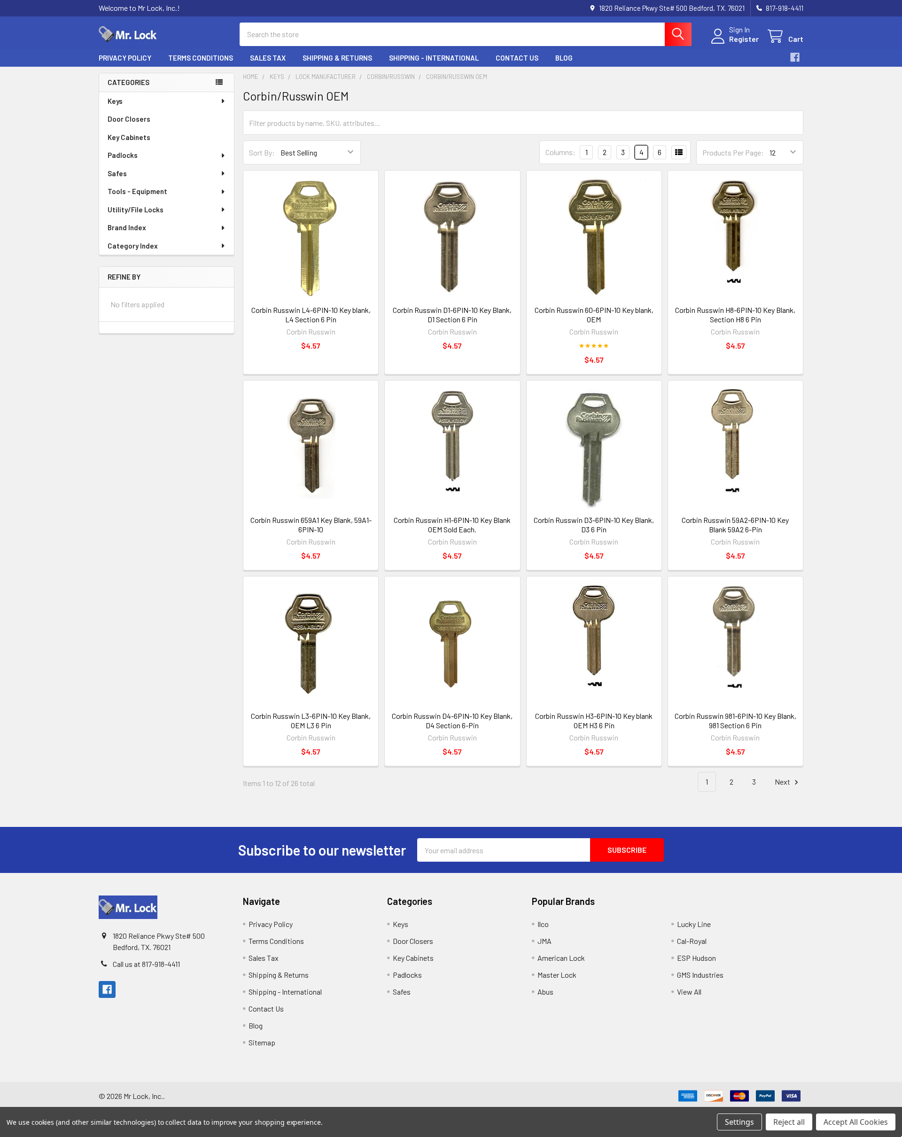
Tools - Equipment (137, 191)
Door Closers (129, 119)
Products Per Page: (733, 152)
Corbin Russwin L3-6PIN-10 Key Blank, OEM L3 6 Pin (311, 720)
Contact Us (517, 58)
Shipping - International (434, 58)
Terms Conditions (200, 58)
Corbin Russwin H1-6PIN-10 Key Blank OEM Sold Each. (452, 524)
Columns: (560, 152)
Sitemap (262, 1042)
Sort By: (262, 152)
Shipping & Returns (337, 58)
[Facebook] (794, 57)
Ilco (543, 923)
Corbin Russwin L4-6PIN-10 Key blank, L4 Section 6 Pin (311, 314)
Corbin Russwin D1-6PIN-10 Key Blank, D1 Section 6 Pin (452, 314)
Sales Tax (268, 58)
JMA (544, 940)
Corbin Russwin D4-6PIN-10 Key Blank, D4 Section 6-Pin (452, 720)
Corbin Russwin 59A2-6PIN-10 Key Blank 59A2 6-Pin (735, 524)
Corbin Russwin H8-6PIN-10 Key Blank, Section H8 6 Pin (735, 314)
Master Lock (556, 974)
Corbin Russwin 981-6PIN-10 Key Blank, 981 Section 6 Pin (735, 720)
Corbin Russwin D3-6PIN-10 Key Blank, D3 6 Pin (594, 524)
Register (744, 38)
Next (783, 781)
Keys (115, 101)
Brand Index (127, 227)
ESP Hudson (696, 957)
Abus (545, 991)
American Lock (561, 957)
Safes (117, 173)
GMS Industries (700, 974)
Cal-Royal (692, 940)
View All (689, 991)
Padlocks (123, 155)
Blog (564, 58)
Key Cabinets (129, 137)
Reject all (789, 1122)
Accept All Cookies (856, 1122)
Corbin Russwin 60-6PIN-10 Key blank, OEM (594, 314)
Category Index (133, 245)
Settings (739, 1122)
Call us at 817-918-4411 (146, 963)
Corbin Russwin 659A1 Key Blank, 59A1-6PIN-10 (311, 524)
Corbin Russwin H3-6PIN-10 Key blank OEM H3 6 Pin (594, 720)
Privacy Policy (125, 58)
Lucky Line (694, 923)
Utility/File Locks (135, 209)
